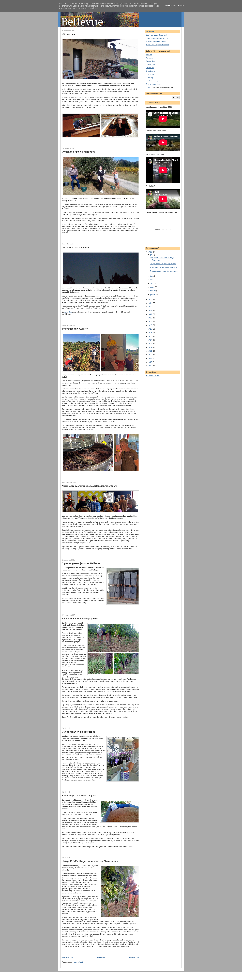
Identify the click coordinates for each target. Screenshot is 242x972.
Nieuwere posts (67, 957)
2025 (150, 299)
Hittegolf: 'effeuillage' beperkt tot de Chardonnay (90, 861)
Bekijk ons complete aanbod (156, 35)
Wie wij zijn (150, 58)
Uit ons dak (68, 34)
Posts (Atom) (78, 962)
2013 (150, 344)
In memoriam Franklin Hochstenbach (163, 267)
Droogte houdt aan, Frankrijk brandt (163, 264)
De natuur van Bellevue (75, 247)
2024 (150, 303)
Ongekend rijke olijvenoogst (78, 151)
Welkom (149, 55)
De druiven (150, 68)
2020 (150, 318)
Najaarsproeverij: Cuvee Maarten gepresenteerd (89, 486)
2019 (150, 321)
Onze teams (150, 71)
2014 (150, 340)
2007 (150, 366)
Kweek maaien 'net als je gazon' (80, 618)
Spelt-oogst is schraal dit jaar (79, 795)
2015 (150, 336)
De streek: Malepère (153, 81)
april (152, 283)
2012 (150, 347)
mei (152, 280)
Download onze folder (153, 84)
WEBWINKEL (151, 31)
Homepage (101, 957)
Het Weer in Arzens (153, 376)
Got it (181, 6)
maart (152, 287)
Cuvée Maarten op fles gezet (78, 731)
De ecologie (150, 78)
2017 (150, 329)
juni (151, 276)
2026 (150, 252)
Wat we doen (150, 61)
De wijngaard (150, 64)
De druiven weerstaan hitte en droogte (163, 271)
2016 (150, 333)
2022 (150, 310)
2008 (150, 362)
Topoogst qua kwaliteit (75, 328)
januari (153, 295)
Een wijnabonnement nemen (156, 41)
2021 (150, 314)
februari (153, 291)
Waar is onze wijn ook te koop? (157, 45)
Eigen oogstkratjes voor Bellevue (81, 563)
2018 (150, 325)
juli (151, 255)
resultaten (68, 312)
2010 (150, 355)
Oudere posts (134, 957)
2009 (150, 358)
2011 (150, 351)
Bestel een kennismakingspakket (158, 38)
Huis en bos (150, 74)
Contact (149, 87)
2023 (150, 307)
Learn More (170, 6)
